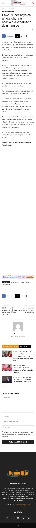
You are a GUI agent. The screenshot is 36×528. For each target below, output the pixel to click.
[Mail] (23, 518)
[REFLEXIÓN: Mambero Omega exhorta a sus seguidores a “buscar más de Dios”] (7, 367)
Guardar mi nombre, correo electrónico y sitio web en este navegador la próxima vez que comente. (18, 434)
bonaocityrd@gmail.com (22, 505)
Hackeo (28, 282)
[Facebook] (7, 518)
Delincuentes (14, 282)
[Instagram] (18, 518)
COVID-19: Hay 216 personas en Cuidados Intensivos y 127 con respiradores (9, 311)
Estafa (22, 282)
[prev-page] (3, 387)
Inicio (3, 8)
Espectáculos (10, 8)
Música (11, 11)
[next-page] (6, 387)
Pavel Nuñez (6, 284)
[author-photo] (18, 331)
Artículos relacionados (10, 346)
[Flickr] (13, 518)
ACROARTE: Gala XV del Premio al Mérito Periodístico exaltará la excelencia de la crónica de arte (23, 356)
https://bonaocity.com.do (18, 336)
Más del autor (24, 346)
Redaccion (7, 29)
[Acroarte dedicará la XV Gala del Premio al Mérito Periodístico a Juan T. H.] (7, 379)
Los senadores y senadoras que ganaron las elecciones (26, 310)
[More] (26, 36)
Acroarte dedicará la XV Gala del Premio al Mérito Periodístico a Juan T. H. (22, 379)
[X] (29, 518)
